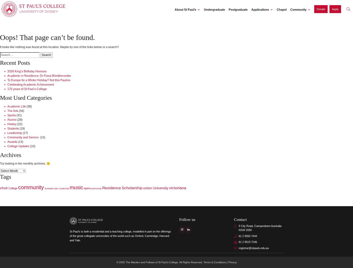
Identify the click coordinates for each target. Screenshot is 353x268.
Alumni (12, 119)
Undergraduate (214, 9)
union (147, 188)
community (31, 187)
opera (87, 188)
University (160, 188)
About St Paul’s (185, 9)
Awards (12, 141)
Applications (260, 9)
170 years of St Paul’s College (27, 89)
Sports (11, 115)
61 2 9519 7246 (248, 242)
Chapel (282, 9)
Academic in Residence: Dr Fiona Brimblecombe (39, 75)
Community (298, 9)
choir (4, 188)
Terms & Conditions (215, 262)
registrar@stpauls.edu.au (254, 248)
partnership (96, 188)
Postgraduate (238, 9)
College (12, 188)
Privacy (232, 262)
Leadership (14, 133)
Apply (335, 9)
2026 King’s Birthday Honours (27, 71)
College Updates (18, 146)
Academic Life (16, 106)
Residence (111, 188)
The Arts (12, 110)
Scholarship (132, 188)
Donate (321, 9)
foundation (49, 188)
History (12, 124)
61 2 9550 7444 (248, 236)
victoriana (177, 188)
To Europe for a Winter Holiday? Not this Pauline (38, 80)
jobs (56, 188)
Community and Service (23, 137)
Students (13, 128)
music (76, 187)
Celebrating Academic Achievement (30, 84)
